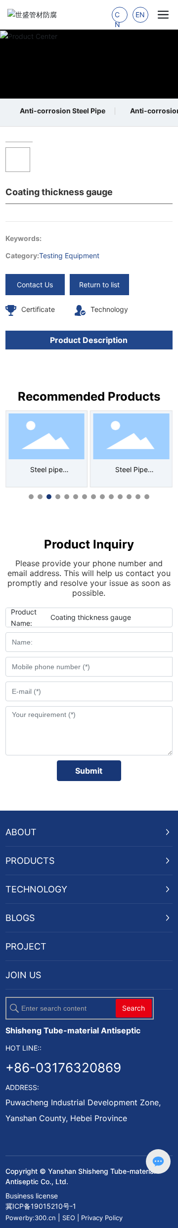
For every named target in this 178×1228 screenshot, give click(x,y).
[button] (31, 496)
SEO (69, 1218)
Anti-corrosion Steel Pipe (62, 110)
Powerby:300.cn (30, 1218)
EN (140, 14)
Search (133, 1008)
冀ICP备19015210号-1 (40, 1206)
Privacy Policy (102, 1218)
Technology (109, 309)
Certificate (38, 309)
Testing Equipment (69, 255)
